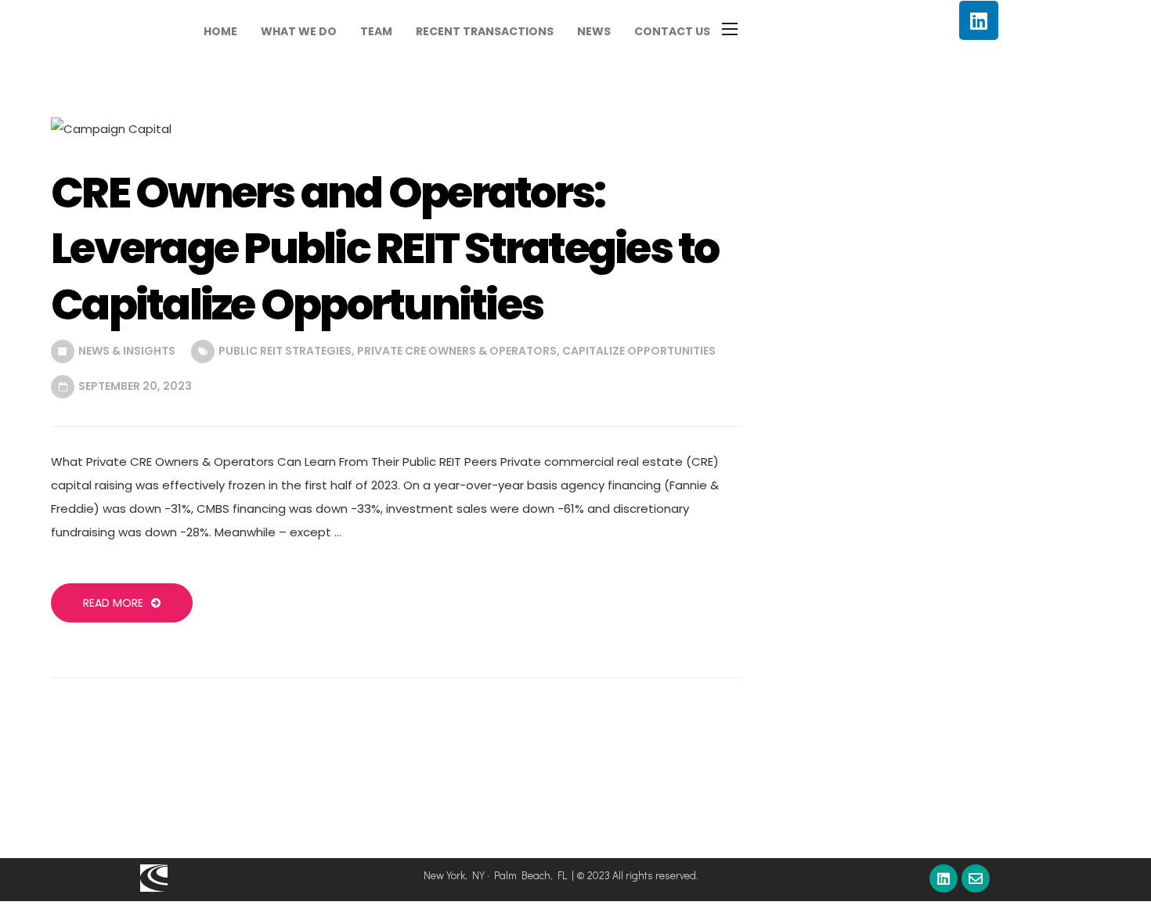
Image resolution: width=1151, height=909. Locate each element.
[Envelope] (976, 878)
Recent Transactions (485, 31)
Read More (113, 603)
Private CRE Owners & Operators (457, 351)
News (594, 31)
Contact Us (672, 31)
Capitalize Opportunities (639, 351)
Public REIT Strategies (285, 351)
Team (376, 31)
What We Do (299, 31)
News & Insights (126, 351)
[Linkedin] (978, 20)
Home (220, 31)
